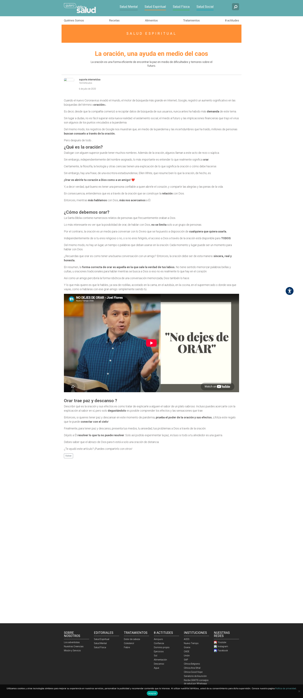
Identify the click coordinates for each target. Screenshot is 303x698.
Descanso (159, 664)
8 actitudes (232, 20)
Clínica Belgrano (192, 664)
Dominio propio (161, 647)
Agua (156, 668)
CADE (186, 651)
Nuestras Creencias (73, 646)
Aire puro (158, 639)
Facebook (222, 650)
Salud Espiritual (155, 7)
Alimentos (151, 20)
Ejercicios (159, 651)
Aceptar (152, 693)
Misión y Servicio (72, 650)
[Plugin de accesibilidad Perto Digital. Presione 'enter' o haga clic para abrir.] (290, 291)
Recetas (114, 20)
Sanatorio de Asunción (195, 676)
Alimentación (160, 659)
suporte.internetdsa (89, 79)
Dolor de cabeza (132, 639)
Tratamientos (191, 20)
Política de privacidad (285, 688)
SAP (186, 659)
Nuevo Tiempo (191, 643)
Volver (68, 456)
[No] (299, 691)
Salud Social (205, 7)
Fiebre (127, 647)
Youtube (221, 642)
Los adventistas (72, 642)
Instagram (222, 646)
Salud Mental (129, 7)
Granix (187, 647)
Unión (187, 655)
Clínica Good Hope (193, 672)
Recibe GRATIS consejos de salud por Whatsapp (196, 682)
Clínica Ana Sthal (192, 668)
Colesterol (129, 643)
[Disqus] (151, 501)
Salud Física (181, 7)
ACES (186, 639)
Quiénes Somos (74, 20)
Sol (155, 655)
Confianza (159, 643)
